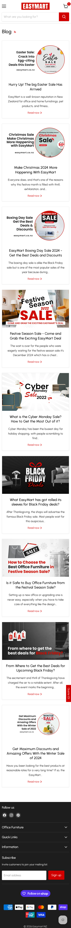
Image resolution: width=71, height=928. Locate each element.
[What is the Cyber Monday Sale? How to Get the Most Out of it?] (35, 392)
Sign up (56, 875)
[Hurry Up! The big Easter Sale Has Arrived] (35, 59)
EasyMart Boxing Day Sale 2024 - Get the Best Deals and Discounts (35, 252)
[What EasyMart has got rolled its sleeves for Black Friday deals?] (35, 475)
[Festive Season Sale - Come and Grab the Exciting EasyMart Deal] (35, 309)
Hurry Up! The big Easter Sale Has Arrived (35, 86)
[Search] (64, 16)
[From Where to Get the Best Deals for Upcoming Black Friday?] (35, 641)
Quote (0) (68, 693)
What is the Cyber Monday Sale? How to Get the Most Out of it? (36, 419)
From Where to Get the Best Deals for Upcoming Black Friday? (35, 668)
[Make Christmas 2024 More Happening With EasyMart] (35, 143)
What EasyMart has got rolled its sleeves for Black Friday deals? (35, 502)
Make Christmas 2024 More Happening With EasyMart (35, 169)
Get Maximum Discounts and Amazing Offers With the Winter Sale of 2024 (35, 753)
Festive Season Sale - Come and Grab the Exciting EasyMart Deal (35, 335)
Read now (34, 112)
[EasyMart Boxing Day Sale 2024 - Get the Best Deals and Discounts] (35, 226)
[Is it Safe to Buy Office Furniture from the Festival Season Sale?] (35, 558)
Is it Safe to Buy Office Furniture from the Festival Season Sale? (35, 585)
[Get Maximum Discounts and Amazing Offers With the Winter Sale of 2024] (35, 724)
